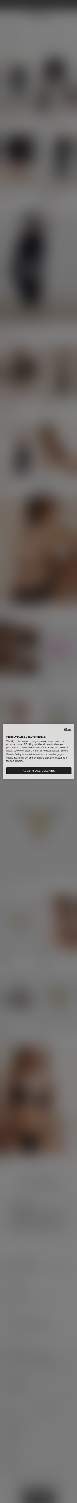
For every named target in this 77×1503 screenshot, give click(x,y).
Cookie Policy (13, 754)
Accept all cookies (39, 770)
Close (67, 729)
